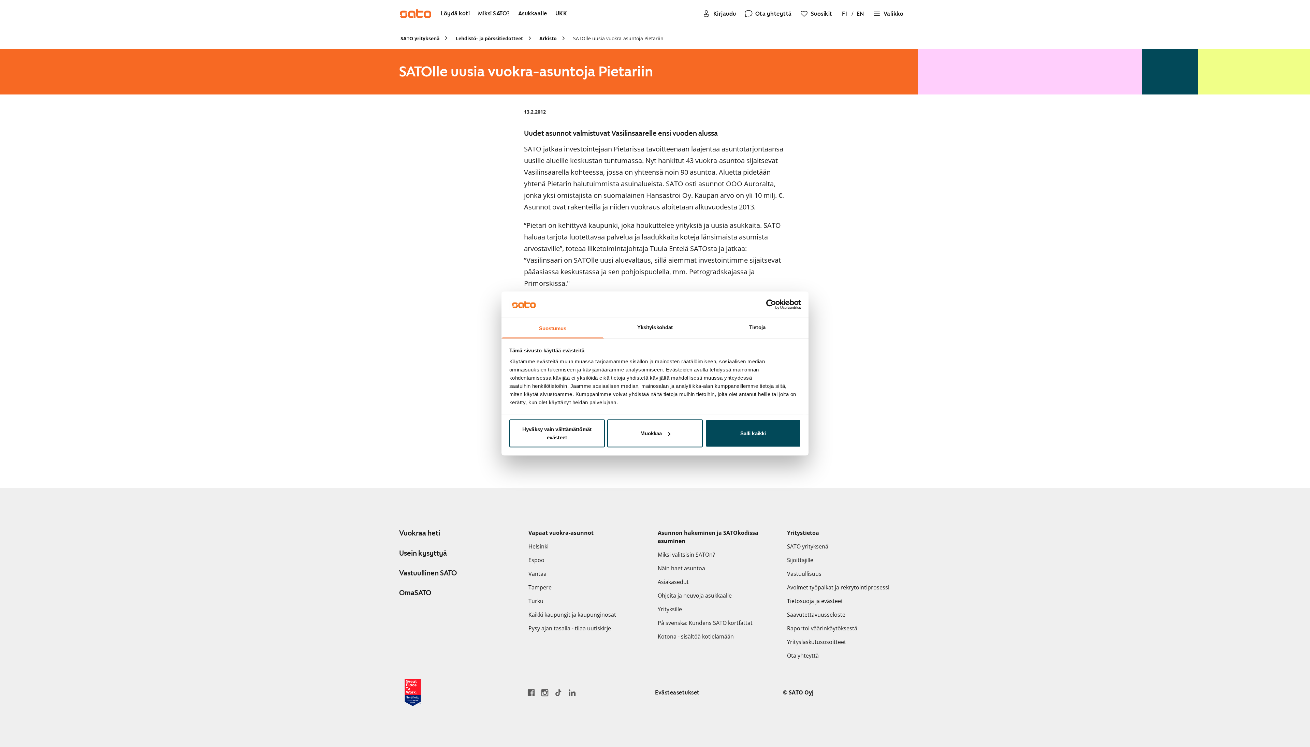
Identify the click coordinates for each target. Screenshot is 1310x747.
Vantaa (537, 573)
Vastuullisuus (804, 573)
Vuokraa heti (419, 533)
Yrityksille (670, 609)
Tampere (540, 587)
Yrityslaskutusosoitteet (816, 642)
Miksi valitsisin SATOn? (686, 554)
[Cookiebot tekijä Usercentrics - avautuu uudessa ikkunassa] (771, 304)
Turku (535, 601)
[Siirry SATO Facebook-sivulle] (531, 693)
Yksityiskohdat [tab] (655, 327)
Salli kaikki (753, 433)
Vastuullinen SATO (428, 573)
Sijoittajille (800, 560)
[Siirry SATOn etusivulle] (415, 13)
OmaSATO (415, 593)
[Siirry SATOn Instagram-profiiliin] (545, 693)
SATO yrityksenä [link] (420, 38)
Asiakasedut (673, 582)
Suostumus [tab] (553, 328)
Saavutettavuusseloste (816, 614)
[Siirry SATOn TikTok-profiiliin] (558, 693)
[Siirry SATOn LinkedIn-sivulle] (572, 693)
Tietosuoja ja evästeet (815, 601)
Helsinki (538, 546)
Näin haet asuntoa (681, 568)
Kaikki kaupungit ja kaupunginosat (572, 614)
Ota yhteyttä (803, 655)
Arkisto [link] (548, 38)
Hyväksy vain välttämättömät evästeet (557, 433)
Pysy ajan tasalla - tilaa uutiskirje (569, 628)
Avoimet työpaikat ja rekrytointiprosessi (838, 587)
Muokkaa (651, 433)
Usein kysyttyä (423, 553)
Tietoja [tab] (757, 327)
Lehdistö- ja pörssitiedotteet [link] (489, 38)
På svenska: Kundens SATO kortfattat (705, 623)
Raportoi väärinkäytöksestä (822, 628)
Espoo (536, 560)
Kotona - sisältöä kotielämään (696, 636)
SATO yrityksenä (807, 546)
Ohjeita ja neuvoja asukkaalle (695, 595)
